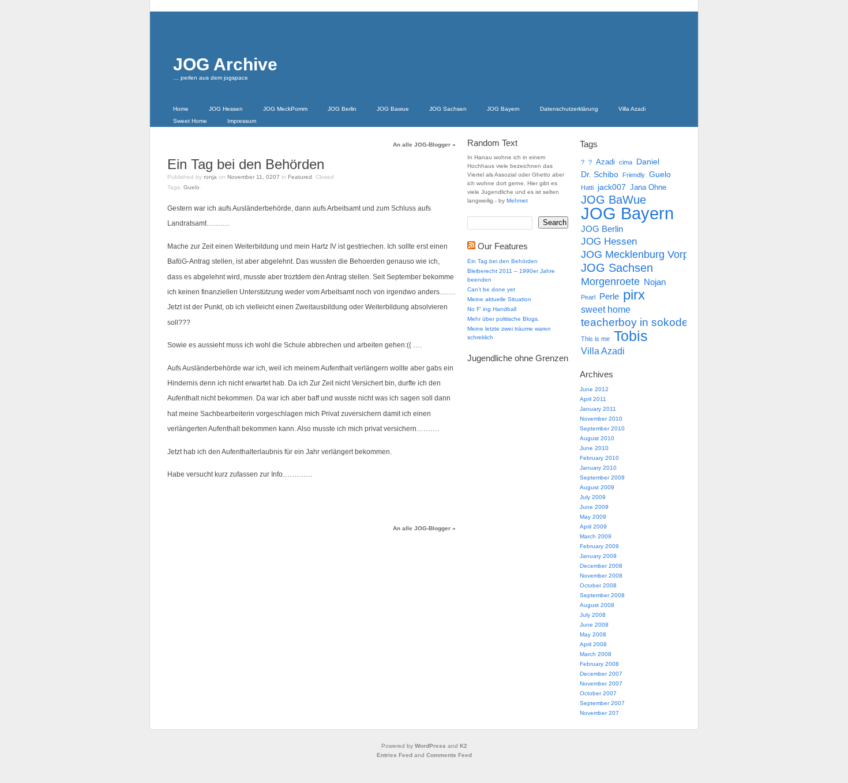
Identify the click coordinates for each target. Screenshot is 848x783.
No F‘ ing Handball (491, 309)
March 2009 (595, 536)
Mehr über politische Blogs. (503, 319)
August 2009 (597, 487)
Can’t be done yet (491, 289)
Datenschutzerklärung (569, 109)
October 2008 (598, 585)
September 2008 (602, 595)
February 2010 (599, 458)
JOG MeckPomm (285, 109)
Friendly (633, 174)
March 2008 (595, 654)
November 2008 (601, 575)
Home (181, 109)
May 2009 (593, 517)
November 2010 (601, 418)
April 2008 (593, 644)
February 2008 (599, 664)
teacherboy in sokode (634, 322)
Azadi (605, 162)
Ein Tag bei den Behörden (245, 164)
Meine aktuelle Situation (499, 299)
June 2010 (594, 448)
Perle (609, 296)
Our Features (503, 246)
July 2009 (593, 497)
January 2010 (598, 467)
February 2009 (599, 546)
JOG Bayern (503, 109)
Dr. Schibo (599, 174)
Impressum (241, 121)
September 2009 (602, 477)
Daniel (647, 161)
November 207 (599, 713)
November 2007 (601, 683)
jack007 (612, 187)
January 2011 (598, 409)
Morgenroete (610, 281)
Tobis (631, 336)
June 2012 (594, 389)
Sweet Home (190, 121)
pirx (634, 294)
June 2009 (594, 507)
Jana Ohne (648, 187)
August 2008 (597, 605)
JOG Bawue (393, 109)
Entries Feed (394, 755)
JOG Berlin (342, 109)
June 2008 (594, 624)
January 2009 (598, 556)
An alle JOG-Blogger (424, 144)
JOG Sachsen (448, 109)
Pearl (588, 297)
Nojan (655, 282)
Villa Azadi (632, 109)
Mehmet (517, 200)
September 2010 (602, 428)
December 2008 (601, 566)
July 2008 (593, 615)
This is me (595, 338)
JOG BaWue (613, 199)
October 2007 (598, 693)
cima (625, 162)
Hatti (587, 187)
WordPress (430, 746)
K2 (463, 746)
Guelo (191, 187)
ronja (210, 177)
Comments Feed (449, 755)
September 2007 (602, 703)
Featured (300, 177)
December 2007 (601, 673)
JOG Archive (225, 64)
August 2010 (597, 438)
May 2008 (593, 634)
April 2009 (593, 526)
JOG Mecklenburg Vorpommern (654, 254)
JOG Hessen (226, 109)
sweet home (606, 309)
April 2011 (593, 399)
